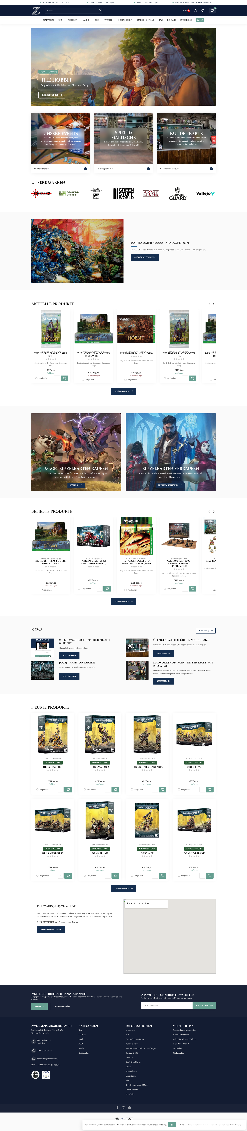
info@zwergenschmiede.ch (48, 1058)
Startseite (48, 20)
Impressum (130, 1030)
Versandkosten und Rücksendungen (141, 1048)
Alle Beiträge (204, 630)
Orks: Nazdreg (52, 767)
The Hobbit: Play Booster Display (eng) (93, 354)
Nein (182, 1124)
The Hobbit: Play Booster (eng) (50, 354)
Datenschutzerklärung (135, 1039)
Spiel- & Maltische (133, 1062)
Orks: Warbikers (52, 853)
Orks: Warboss (99, 767)
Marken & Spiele (145, 20)
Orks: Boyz (194, 767)
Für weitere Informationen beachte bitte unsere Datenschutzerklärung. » (215, 1125)
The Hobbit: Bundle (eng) (136, 353)
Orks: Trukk (100, 853)
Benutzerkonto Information (184, 1030)
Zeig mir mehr (122, 391)
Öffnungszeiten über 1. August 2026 (181, 640)
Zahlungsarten (132, 1043)
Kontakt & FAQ (132, 1053)
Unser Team (131, 1076)
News (160, 20)
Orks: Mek (147, 853)
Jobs (127, 1080)
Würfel (108, 20)
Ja (172, 1124)
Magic (86, 20)
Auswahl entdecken (144, 257)
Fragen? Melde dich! (51, 929)
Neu (60, 20)
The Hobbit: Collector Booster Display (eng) (136, 562)
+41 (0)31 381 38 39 (44, 1050)
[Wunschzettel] (202, 10)
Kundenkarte (131, 1071)
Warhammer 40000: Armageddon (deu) (93, 562)
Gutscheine (186, 20)
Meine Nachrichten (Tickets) (184, 1039)
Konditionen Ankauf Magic (137, 1085)
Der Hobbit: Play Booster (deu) (179, 354)
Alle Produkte (178, 1053)
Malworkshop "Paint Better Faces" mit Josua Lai (183, 664)
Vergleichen (43, 378)
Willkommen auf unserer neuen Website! (84, 641)
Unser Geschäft (62, 1006)
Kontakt (171, 20)
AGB (127, 1034)
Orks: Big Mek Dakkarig (147, 767)
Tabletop (72, 20)
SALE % (200, 20)
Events (128, 1066)
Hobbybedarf (125, 20)
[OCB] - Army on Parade (77, 662)
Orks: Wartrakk (194, 853)
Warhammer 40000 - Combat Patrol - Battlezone (179, 564)
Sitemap (129, 1057)
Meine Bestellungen (181, 1034)
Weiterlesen (69, 655)
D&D (96, 20)
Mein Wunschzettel (181, 1043)
